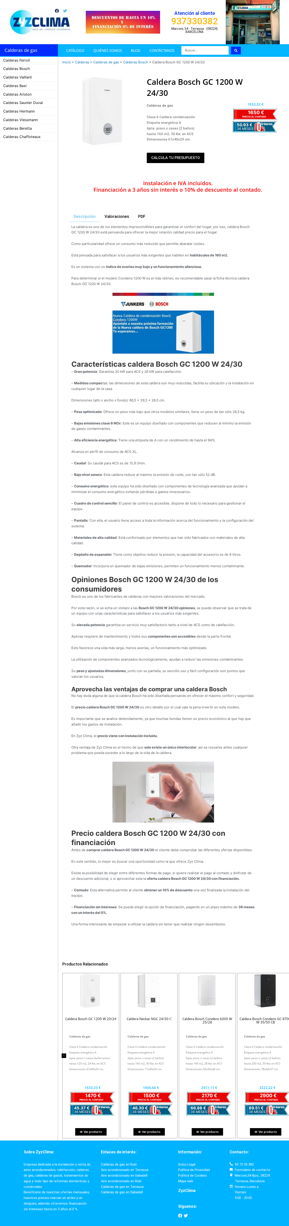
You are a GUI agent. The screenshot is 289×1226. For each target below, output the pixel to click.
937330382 (194, 21)
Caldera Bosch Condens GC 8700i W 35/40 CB (149, 1020)
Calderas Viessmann (20, 120)
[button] (64, 1055)
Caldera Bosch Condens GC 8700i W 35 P (207, 1020)
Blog (135, 50)
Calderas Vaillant (17, 77)
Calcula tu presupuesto (175, 158)
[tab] (84, 217)
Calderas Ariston (17, 94)
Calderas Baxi (15, 85)
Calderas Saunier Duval (23, 102)
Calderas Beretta (17, 128)
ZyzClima (187, 1190)
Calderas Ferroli (16, 60)
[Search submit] (236, 50)
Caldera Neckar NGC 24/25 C (90, 1018)
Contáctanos (162, 50)
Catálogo (75, 50)
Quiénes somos (107, 50)
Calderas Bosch (16, 68)
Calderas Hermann (19, 111)
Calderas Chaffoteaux (22, 136)
